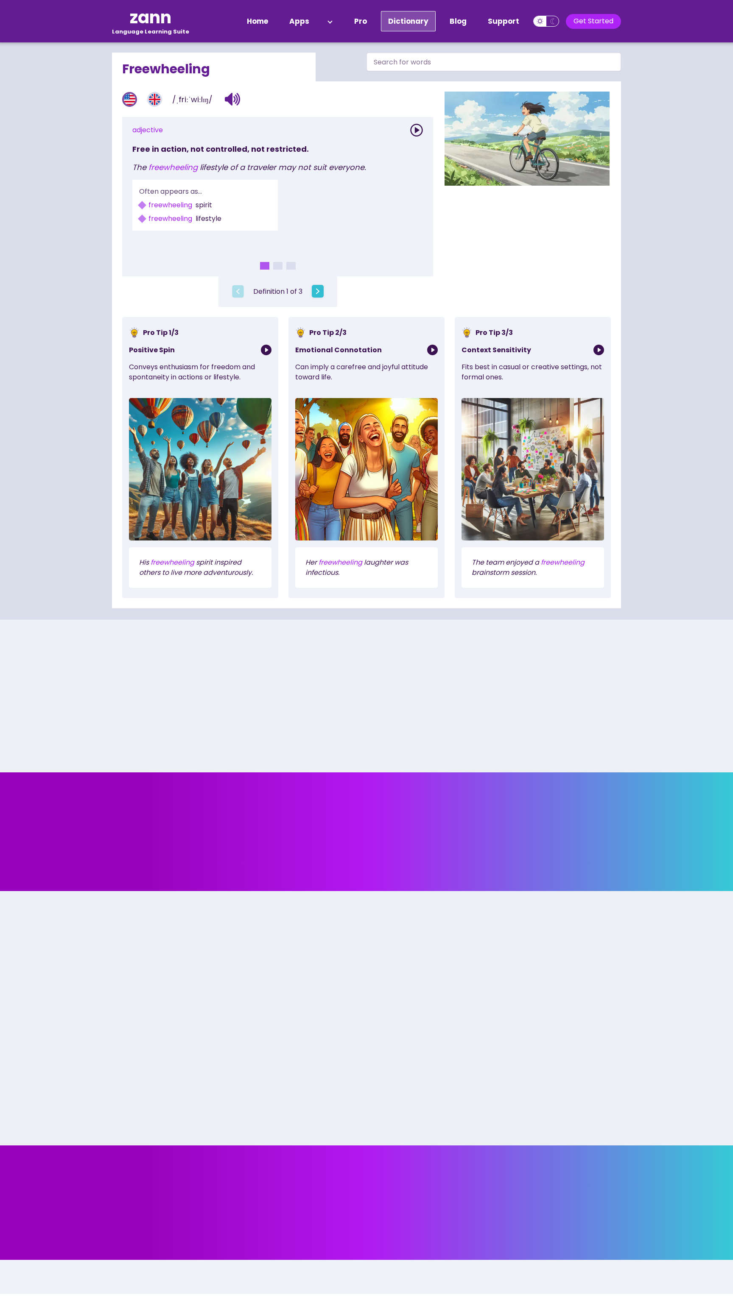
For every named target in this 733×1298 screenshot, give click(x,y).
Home (257, 21)
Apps (299, 21)
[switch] (546, 21)
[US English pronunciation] (129, 99)
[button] (233, 99)
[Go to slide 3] (291, 266)
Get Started (593, 21)
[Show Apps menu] (330, 21)
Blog (458, 21)
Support (503, 21)
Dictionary (408, 21)
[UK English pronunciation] (154, 99)
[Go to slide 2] (278, 266)
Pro (360, 21)
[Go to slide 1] (264, 266)
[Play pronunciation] (416, 130)
